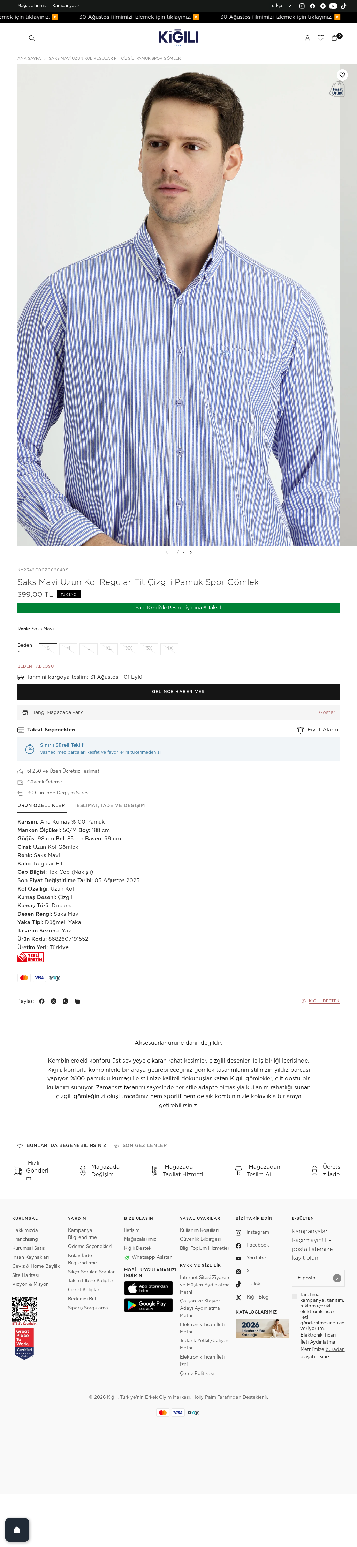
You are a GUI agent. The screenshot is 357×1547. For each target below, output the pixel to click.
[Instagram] (302, 6)
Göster (327, 712)
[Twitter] (323, 6)
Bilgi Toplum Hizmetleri (205, 1248)
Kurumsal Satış (28, 1248)
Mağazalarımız (32, 5)
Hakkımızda (25, 1230)
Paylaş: (25, 1001)
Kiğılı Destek (324, 1001)
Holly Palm (204, 1397)
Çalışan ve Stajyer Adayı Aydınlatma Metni (200, 1308)
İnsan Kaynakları (30, 1257)
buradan (335, 1349)
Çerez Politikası (197, 1373)
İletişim (131, 1230)
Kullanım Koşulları (199, 1230)
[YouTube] (333, 6)
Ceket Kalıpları (84, 1290)
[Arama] (31, 38)
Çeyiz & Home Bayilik (36, 1266)
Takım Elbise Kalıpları (91, 1281)
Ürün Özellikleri (42, 806)
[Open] (17, 1530)
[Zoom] (178, 305)
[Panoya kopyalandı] (79, 1001)
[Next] (191, 552)
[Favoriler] (320, 38)
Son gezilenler (145, 1146)
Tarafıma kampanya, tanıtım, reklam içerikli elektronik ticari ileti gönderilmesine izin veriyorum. (322, 1312)
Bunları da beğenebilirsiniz (66, 1146)
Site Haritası (25, 1275)
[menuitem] (32, 6)
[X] (55, 1001)
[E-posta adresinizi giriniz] (337, 1278)
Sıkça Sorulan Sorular (91, 1272)
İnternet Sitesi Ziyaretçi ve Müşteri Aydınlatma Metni (205, 1285)
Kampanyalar (65, 5)
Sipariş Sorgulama (88, 1308)
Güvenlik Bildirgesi (200, 1239)
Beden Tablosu (35, 666)
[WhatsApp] (67, 1001)
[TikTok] (344, 6)
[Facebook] (312, 6)
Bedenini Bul (82, 1299)
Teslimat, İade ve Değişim (109, 806)
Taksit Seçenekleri (51, 729)
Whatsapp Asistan (152, 1257)
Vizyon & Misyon (30, 1284)
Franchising (25, 1239)
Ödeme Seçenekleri (90, 1246)
